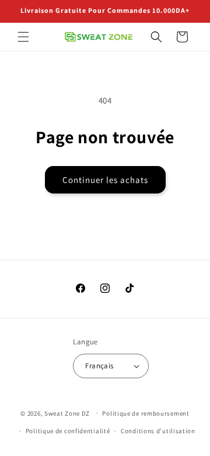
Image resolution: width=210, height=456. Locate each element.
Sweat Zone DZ (67, 413)
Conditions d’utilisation (158, 431)
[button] (23, 37)
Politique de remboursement (145, 413)
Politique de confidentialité (68, 431)
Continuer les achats (105, 179)
